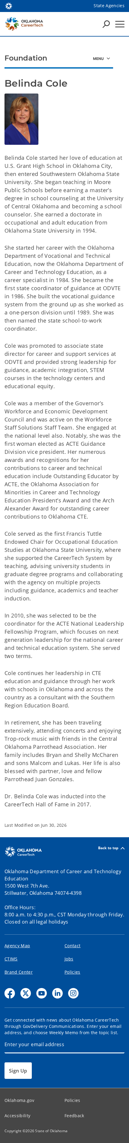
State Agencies (109, 5)
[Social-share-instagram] (73, 993)
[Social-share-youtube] (41, 993)
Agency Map (17, 945)
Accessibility (17, 1115)
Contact (72, 945)
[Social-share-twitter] (25, 993)
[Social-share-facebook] (9, 993)
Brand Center (18, 972)
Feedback (74, 1115)
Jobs (68, 959)
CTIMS (11, 959)
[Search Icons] (106, 24)
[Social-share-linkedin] (57, 993)
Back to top (108, 848)
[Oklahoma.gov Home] (8, 5)
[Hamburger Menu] (119, 24)
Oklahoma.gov (19, 1100)
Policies (72, 972)
